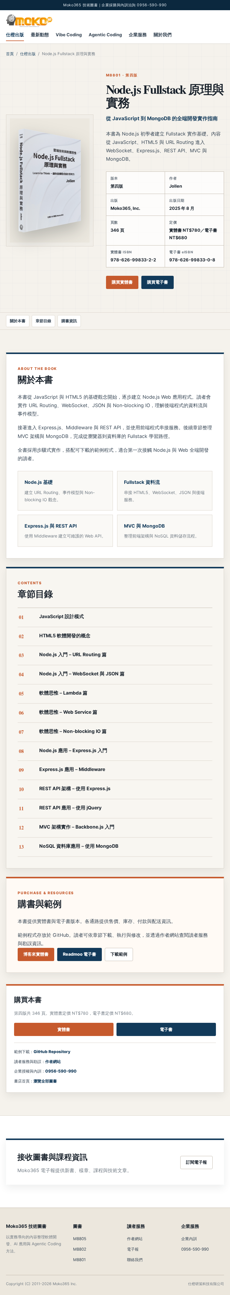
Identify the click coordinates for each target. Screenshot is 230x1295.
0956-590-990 (61, 1071)
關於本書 (17, 320)
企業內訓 (189, 1238)
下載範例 (119, 954)
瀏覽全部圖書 (45, 1081)
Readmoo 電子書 (79, 954)
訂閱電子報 (196, 1162)
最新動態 (40, 34)
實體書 (64, 1029)
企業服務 (138, 34)
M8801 (79, 1259)
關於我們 (163, 34)
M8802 (79, 1249)
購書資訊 (69, 320)
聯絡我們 (135, 1259)
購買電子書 (157, 281)
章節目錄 (43, 320)
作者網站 (53, 1061)
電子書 (166, 1029)
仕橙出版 (15, 34)
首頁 (10, 53)
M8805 (79, 1238)
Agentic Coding (105, 34)
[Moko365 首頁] (29, 20)
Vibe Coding (69, 34)
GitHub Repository (52, 1051)
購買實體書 (122, 281)
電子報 (133, 1249)
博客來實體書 (36, 954)
